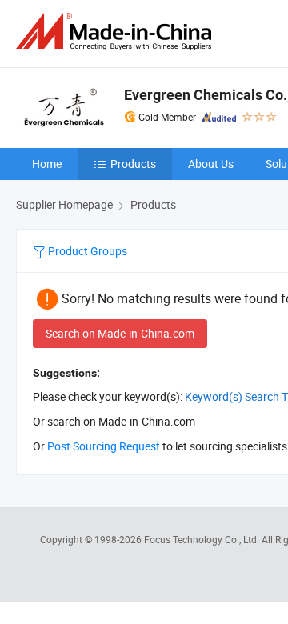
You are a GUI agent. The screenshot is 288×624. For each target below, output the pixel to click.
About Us (211, 163)
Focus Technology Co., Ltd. (203, 539)
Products (133, 163)
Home (47, 163)
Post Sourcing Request (103, 446)
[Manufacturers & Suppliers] (117, 31)
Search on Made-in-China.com (120, 333)
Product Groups (86, 250)
